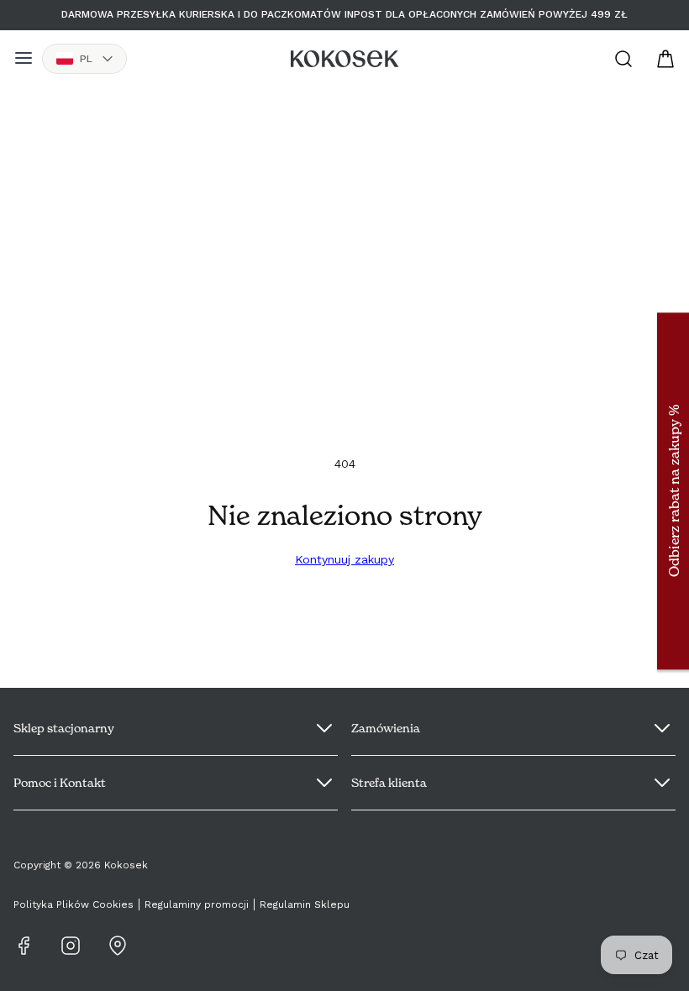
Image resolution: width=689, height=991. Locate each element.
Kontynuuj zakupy (344, 559)
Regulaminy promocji (197, 904)
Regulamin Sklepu (305, 904)
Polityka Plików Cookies (73, 904)
